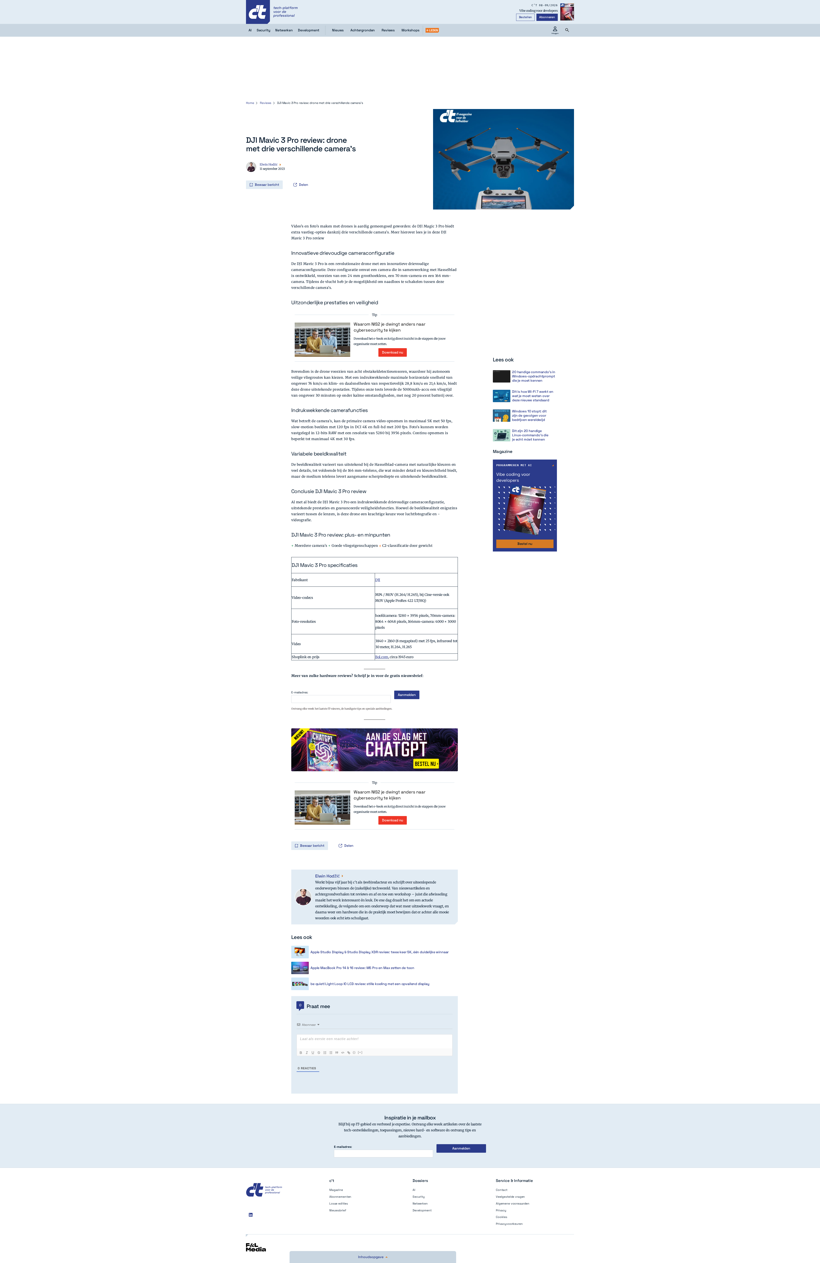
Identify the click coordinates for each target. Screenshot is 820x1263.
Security (419, 1197)
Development (422, 1210)
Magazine (336, 1190)
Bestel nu (525, 543)
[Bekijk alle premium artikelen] (432, 30)
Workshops (410, 30)
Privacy (501, 1210)
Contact (501, 1190)
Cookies (501, 1217)
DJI (377, 580)
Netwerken (420, 1203)
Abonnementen (340, 1197)
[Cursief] (307, 1052)
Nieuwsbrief (337, 1210)
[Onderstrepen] (313, 1052)
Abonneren (547, 17)
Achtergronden (362, 30)
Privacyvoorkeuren (509, 1224)
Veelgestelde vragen (510, 1197)
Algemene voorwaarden (512, 1203)
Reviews (388, 30)
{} (354, 1052)
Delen (303, 184)
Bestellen (525, 17)
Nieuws (338, 30)
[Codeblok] (343, 1052)
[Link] (349, 1052)
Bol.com (381, 657)
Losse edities (338, 1203)
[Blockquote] (337, 1052)
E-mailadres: (299, 692)
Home (250, 103)
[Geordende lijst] (325, 1052)
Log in (246, 176)
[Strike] (319, 1052)
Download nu (392, 352)
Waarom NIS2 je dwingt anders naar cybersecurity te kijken (389, 327)
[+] (360, 1052)
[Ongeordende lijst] (331, 1052)
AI (414, 1190)
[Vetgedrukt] (301, 1052)
